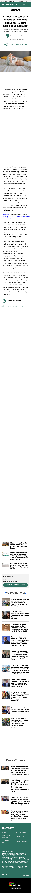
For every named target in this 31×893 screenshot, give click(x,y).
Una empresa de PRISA (15, 884)
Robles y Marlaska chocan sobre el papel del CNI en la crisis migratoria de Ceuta (20, 709)
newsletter (5, 840)
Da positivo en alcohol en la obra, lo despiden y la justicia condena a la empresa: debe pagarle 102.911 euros (20, 602)
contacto (5, 837)
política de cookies (21, 836)
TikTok (22, 306)
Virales (15, 10)
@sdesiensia (6, 214)
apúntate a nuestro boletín (15, 584)
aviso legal (19, 839)
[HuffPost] (8, 827)
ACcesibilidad (19, 844)
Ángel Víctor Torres (23, 1)
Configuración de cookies (21, 833)
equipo (4, 832)
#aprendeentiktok (8, 216)
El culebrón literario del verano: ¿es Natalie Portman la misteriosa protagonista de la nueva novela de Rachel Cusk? (19, 627)
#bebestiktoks (25, 216)
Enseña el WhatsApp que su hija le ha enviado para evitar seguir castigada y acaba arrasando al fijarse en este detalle (19, 555)
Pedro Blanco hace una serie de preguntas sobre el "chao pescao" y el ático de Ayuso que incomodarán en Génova (20, 615)
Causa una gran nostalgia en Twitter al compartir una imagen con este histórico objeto (19, 566)
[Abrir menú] (3, 5)
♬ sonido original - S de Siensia (12, 218)
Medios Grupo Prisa (15, 888)
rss (3, 842)
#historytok (17, 216)
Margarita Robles (13, 1)
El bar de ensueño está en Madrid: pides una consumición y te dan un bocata (19, 545)
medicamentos (12, 306)
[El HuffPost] (11, 5)
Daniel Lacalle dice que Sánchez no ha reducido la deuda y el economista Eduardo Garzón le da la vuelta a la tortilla (20, 683)
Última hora (24, 5)
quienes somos (6, 835)
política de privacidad (22, 841)
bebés (3, 306)
